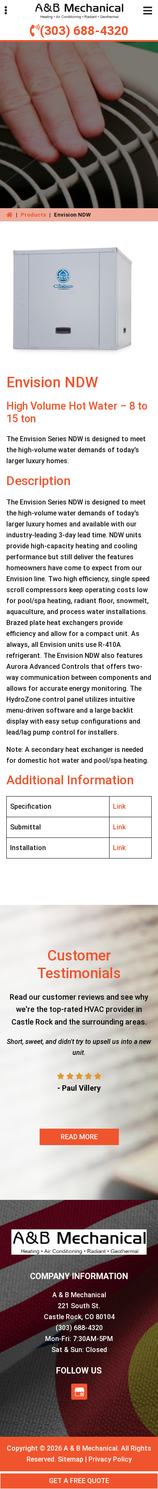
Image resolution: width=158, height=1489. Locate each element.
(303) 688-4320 (84, 30)
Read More (79, 1137)
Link (119, 806)
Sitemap (70, 1459)
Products (33, 215)
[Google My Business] (79, 1392)
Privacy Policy (110, 1459)
